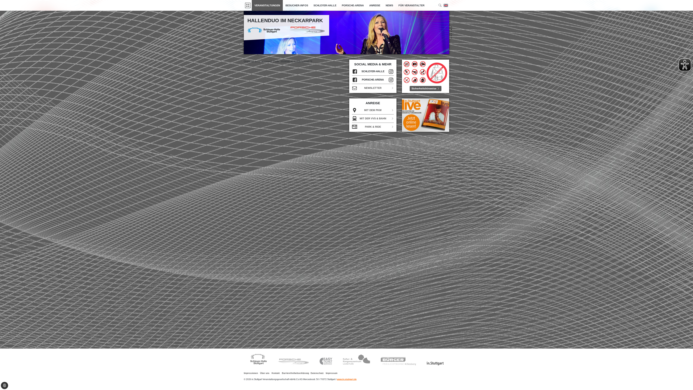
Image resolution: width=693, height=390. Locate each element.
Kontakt (276, 373)
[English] (446, 5)
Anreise (374, 5)
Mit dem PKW (373, 110)
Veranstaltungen (267, 5)
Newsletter (373, 87)
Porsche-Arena (353, 5)
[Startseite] (247, 5)
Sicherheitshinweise (424, 88)
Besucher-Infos (297, 5)
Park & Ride (373, 126)
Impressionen (251, 373)
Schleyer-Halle (324, 5)
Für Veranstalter (411, 5)
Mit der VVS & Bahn (373, 118)
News (389, 5)
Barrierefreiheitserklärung (295, 373)
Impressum (331, 373)
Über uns (264, 373)
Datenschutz (317, 373)
